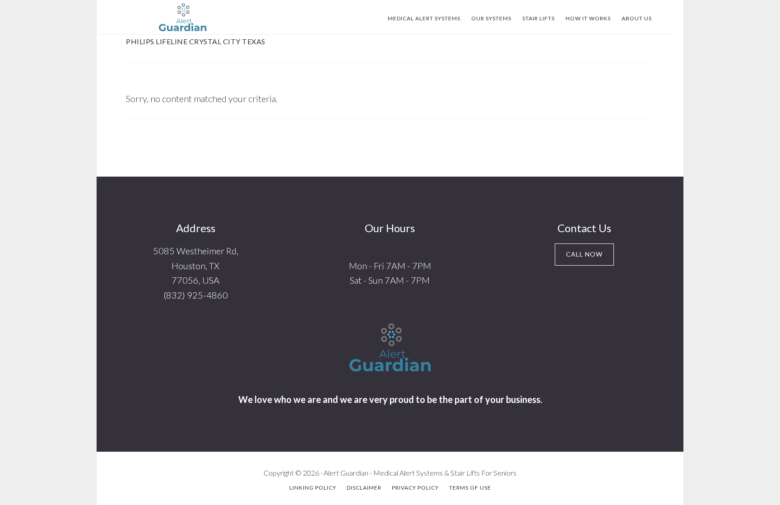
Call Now (584, 254)
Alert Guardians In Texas (182, 17)
